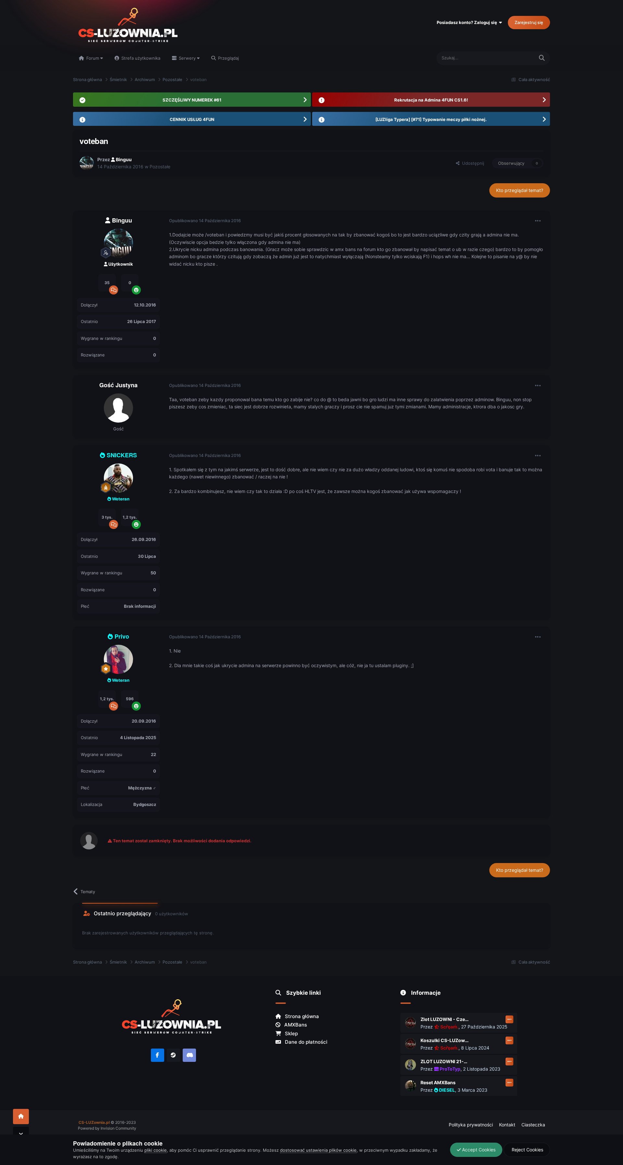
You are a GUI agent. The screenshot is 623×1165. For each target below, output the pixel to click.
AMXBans (295, 1025)
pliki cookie (155, 1150)
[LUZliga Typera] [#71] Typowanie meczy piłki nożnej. (431, 119)
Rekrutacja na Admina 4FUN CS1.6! (431, 99)
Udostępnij (471, 163)
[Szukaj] (542, 58)
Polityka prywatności (471, 1124)
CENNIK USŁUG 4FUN (192, 119)
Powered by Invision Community (107, 1128)
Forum (92, 58)
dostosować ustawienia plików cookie (318, 1150)
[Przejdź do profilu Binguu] (86, 163)
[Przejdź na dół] (21, 1134)
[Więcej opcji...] (538, 221)
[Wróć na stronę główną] (21, 1116)
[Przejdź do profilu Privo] (118, 659)
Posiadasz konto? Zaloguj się (468, 22)
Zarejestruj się (529, 22)
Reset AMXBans (438, 1082)
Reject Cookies (526, 1149)
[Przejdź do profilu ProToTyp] (410, 1064)
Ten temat (516, 57)
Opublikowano (205, 220)
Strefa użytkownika (140, 58)
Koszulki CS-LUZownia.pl (445, 1040)
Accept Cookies (478, 1149)
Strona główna (301, 1016)
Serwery (187, 58)
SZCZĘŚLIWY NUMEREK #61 (192, 99)
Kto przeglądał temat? (519, 190)
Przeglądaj (228, 58)
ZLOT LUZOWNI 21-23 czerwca (445, 1061)
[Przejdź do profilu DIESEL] (410, 1085)
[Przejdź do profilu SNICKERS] (118, 478)
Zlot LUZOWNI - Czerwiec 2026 (445, 1019)
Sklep (291, 1033)
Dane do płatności (305, 1042)
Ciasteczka (533, 1124)
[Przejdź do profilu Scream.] (410, 1022)
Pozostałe (160, 166)
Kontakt (507, 1124)
